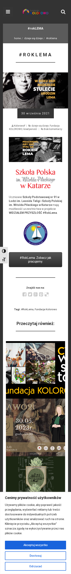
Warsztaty (35, 344)
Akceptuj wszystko (35, 545)
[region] (35, 533)
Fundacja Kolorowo (46, 309)
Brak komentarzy (53, 129)
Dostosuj (35, 555)
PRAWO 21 (35, 401)
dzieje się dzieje (33, 38)
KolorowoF (19, 125)
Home (17, 38)
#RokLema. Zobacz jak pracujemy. (35, 259)
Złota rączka (35, 459)
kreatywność (30, 129)
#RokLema (27, 309)
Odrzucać (35, 566)
